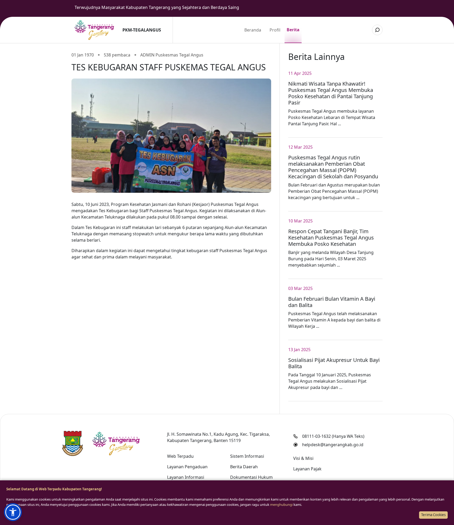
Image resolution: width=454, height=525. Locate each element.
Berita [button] (293, 30)
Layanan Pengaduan (187, 467)
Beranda (252, 30)
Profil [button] (275, 30)
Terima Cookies (433, 514)
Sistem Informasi (247, 456)
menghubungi (281, 504)
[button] (12, 512)
